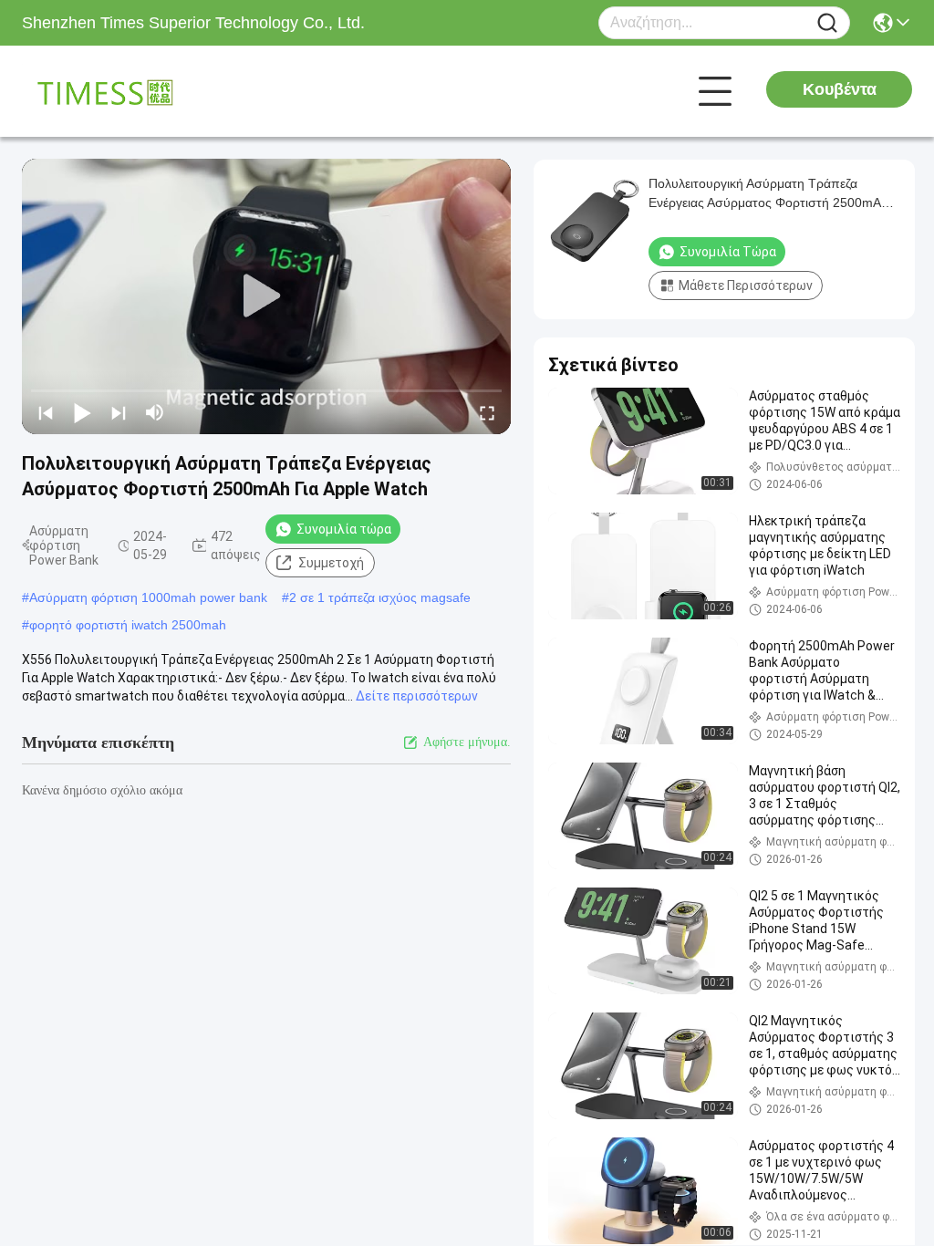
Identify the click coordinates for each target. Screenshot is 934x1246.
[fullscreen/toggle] (487, 412)
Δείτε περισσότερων (417, 696)
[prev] (45, 412)
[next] (118, 412)
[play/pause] (82, 412)
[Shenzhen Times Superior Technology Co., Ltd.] (122, 91)
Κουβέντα (840, 89)
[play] (266, 296)
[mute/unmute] (155, 412)
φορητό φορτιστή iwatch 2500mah (127, 625)
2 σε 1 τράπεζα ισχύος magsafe (380, 597)
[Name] (827, 23)
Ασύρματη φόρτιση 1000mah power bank (148, 597)
